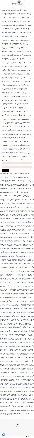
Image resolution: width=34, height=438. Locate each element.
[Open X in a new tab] (14, 430)
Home (17, 422)
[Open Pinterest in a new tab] (22, 430)
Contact (17, 426)
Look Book (17, 424)
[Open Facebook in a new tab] (12, 430)
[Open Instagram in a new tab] (17, 430)
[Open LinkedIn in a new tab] (19, 430)
